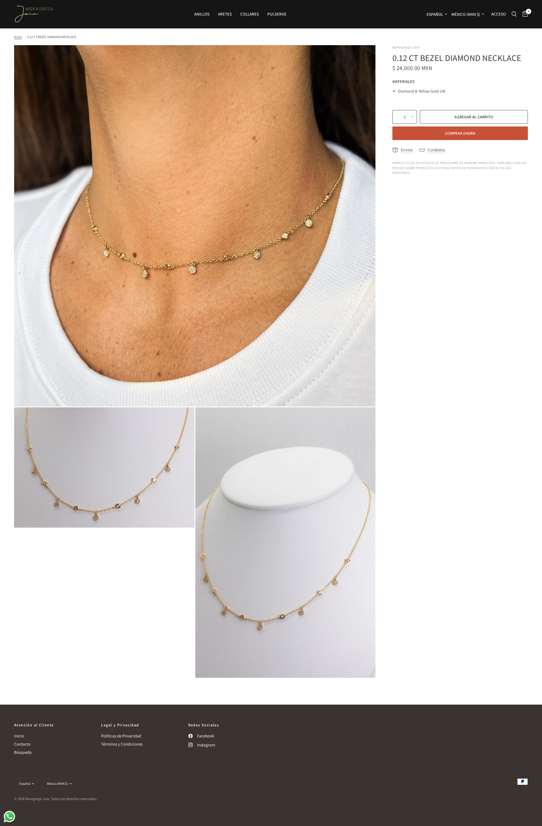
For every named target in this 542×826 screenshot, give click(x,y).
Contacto (22, 744)
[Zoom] (363, 57)
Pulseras (276, 14)
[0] (524, 14)
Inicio (18, 37)
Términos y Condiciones (122, 744)
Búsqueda (23, 752)
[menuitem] (202, 14)
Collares (249, 14)
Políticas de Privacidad (121, 735)
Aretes (225, 14)
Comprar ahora (460, 133)
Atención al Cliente (34, 725)
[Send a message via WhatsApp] (9, 816)
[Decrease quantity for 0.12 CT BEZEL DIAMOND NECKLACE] (397, 116)
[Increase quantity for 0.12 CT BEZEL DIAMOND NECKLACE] (412, 116)
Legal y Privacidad (120, 725)
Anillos (201, 14)
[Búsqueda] (514, 14)
